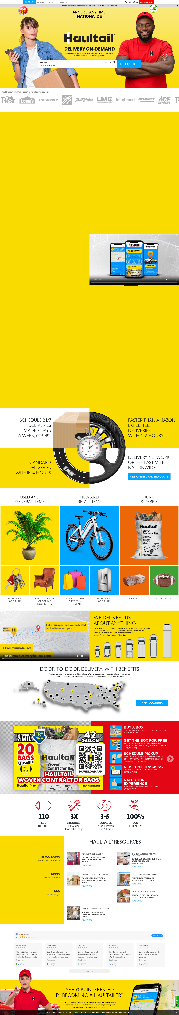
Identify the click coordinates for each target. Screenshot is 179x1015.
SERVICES (40, 2)
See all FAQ (51, 894)
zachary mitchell (51, 945)
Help (176, 1001)
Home (49, 2)
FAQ (66, 2)
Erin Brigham (112, 945)
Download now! (146, 2)
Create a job (30, 2)
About (54, 2)
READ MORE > (87, 865)
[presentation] (170, 758)
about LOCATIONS (118, 5)
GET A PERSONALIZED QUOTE (149, 476)
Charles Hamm (82, 945)
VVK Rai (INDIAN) (21, 945)
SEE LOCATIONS (152, 703)
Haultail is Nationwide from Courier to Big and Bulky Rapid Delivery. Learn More (89, 5)
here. (131, 1012)
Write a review (157, 935)
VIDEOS (61, 2)
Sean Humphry (143, 945)
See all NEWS (50, 877)
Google (22, 965)
